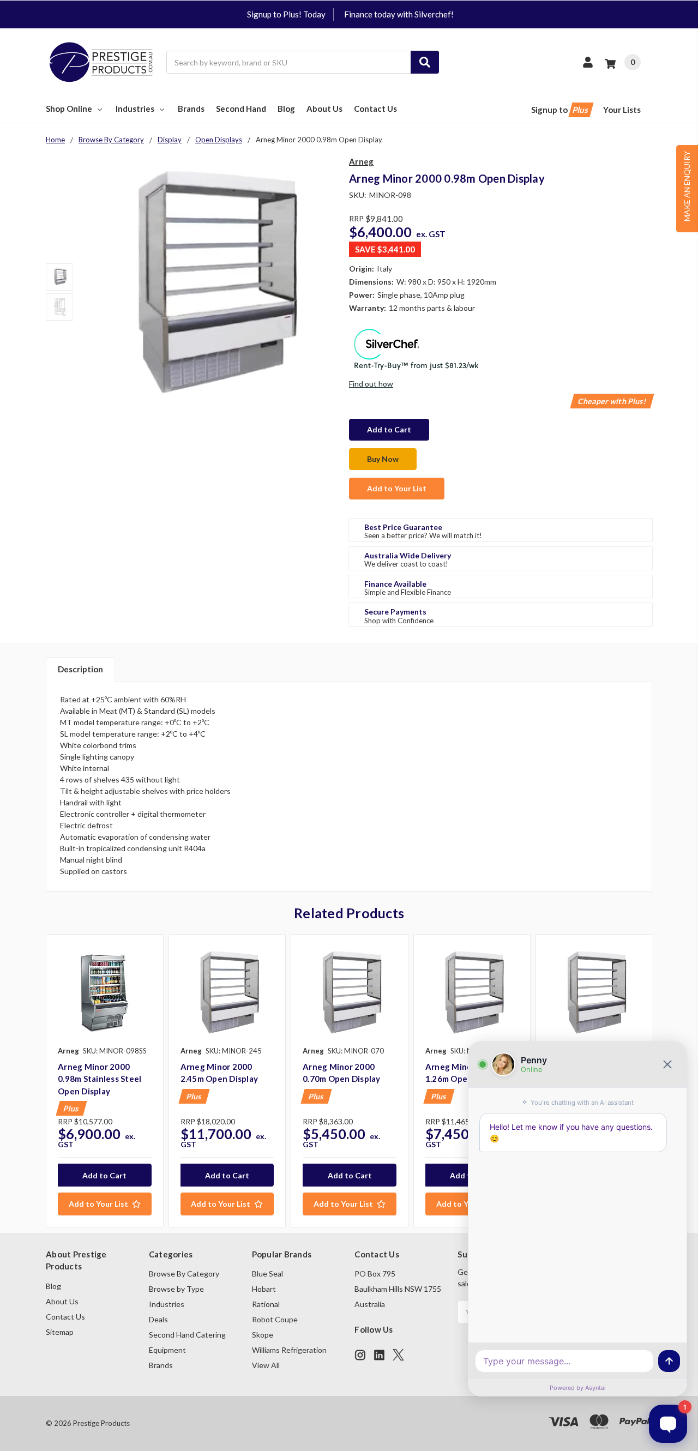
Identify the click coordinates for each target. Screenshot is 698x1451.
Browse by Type (176, 1288)
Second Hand (241, 108)
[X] (398, 1354)
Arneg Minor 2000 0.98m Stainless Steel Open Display (99, 1079)
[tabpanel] (104, 1081)
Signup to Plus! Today (286, 14)
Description (80, 669)
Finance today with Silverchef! (399, 14)
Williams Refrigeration (289, 1349)
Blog (286, 108)
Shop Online (69, 108)
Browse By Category (184, 1273)
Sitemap (60, 1331)
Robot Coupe (275, 1319)
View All (266, 1365)
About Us (324, 108)
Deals (158, 1319)
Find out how (371, 383)
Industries (135, 108)
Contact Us (375, 108)
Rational (266, 1304)
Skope (262, 1334)
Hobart (264, 1288)
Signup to (560, 110)
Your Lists (622, 110)
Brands (191, 108)
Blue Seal (267, 1273)
